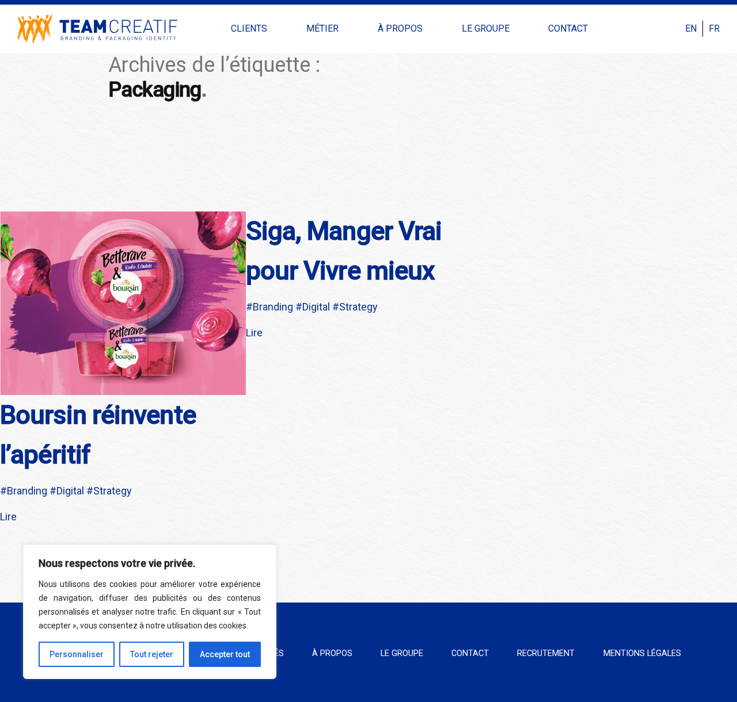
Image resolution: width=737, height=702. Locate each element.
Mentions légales (642, 653)
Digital (70, 491)
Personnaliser (77, 654)
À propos (400, 28)
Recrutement (546, 653)
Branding (27, 491)
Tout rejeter (151, 654)
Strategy (112, 491)
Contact (568, 28)
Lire (8, 517)
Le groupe (486, 28)
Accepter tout (225, 654)
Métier (322, 28)
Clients (249, 28)
